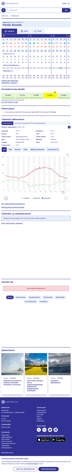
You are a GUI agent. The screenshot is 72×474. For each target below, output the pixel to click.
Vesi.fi (39, 417)
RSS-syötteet (5, 439)
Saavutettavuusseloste (8, 443)
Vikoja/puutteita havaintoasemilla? (12, 207)
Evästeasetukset (6, 448)
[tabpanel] (36, 56)
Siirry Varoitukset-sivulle (9, 102)
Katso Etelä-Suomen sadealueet (12, 223)
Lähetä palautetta (6, 437)
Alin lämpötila (60, 297)
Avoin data (40, 414)
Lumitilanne (43, 301)
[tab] (9, 31)
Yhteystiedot (5, 435)
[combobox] (35, 10)
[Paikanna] (3, 10)
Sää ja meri (4, 16)
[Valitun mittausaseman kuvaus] (69, 127)
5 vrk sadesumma (30, 301)
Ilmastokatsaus (41, 412)
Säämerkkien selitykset (9, 83)
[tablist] (36, 31)
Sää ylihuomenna (34, 297)
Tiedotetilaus (5, 445)
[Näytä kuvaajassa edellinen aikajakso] (6, 198)
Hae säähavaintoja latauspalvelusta (13, 204)
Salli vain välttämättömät (25, 469)
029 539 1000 (5, 427)
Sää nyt (10, 297)
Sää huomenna (20, 297)
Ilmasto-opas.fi (41, 410)
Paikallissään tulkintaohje (9, 81)
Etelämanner (40, 421)
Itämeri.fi (39, 419)
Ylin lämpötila (48, 297)
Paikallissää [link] (15, 16)
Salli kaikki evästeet (48, 469)
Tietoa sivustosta (6, 441)
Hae (66, 10)
